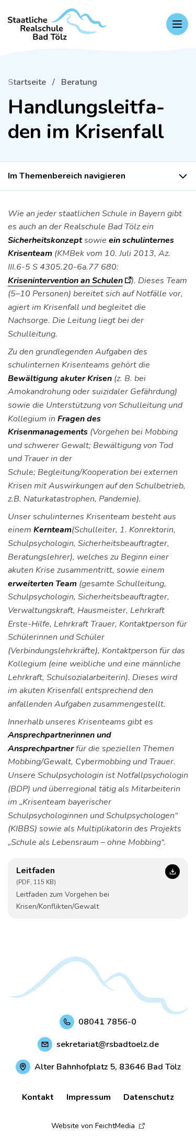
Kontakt (38, 1097)
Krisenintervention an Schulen (65, 280)
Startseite (27, 82)
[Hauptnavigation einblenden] (177, 24)
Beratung (79, 82)
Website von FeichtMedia (93, 1126)
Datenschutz (148, 1097)
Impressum (88, 1097)
